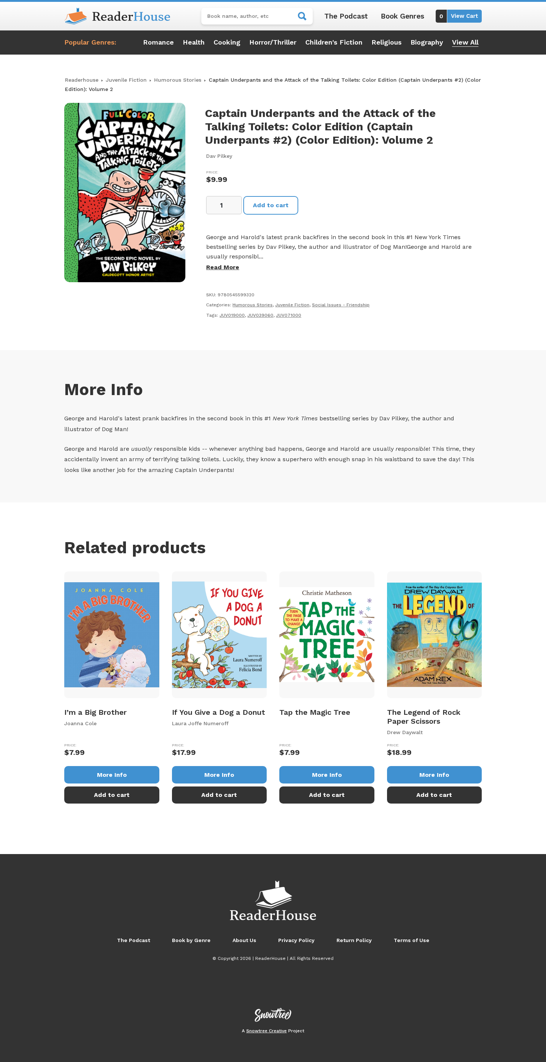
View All (465, 42)
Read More (222, 267)
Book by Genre (191, 940)
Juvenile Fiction (126, 80)
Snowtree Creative (266, 1030)
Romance (158, 42)
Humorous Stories (177, 80)
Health (194, 42)
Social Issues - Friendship (341, 304)
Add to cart (271, 205)
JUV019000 (232, 315)
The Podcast (346, 16)
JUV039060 (260, 315)
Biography (426, 42)
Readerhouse (81, 80)
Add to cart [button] (112, 794)
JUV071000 (288, 315)
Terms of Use (411, 940)
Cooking (227, 42)
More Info (112, 774)
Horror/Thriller (272, 42)
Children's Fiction (334, 42)
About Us (244, 940)
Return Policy (354, 940)
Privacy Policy (296, 940)
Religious (386, 42)
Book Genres (402, 16)
